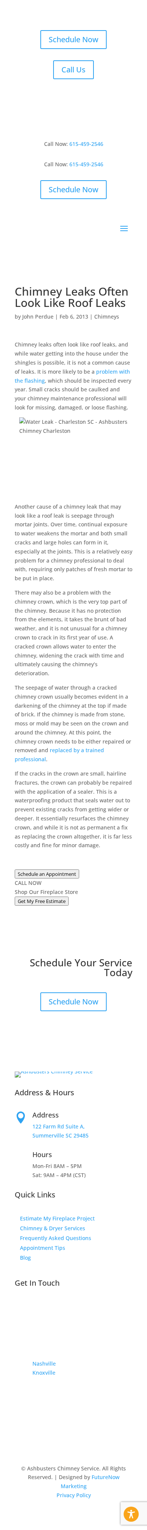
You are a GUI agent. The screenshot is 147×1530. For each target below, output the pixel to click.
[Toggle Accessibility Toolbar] (131, 1514)
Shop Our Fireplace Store (46, 891)
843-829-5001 (53, 1305)
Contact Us (49, 1328)
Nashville (44, 1363)
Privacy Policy (74, 1495)
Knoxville (43, 1372)
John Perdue (38, 316)
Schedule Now (73, 39)
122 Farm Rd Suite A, (58, 1126)
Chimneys (106, 316)
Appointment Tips (42, 1247)
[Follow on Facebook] (21, 1395)
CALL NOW (28, 882)
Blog (25, 1257)
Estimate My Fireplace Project (57, 1218)
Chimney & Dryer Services (52, 1228)
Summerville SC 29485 (60, 1135)
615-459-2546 (86, 143)
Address (45, 1114)
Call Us (73, 69)
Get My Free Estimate (42, 901)
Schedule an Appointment (47, 874)
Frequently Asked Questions (55, 1238)
